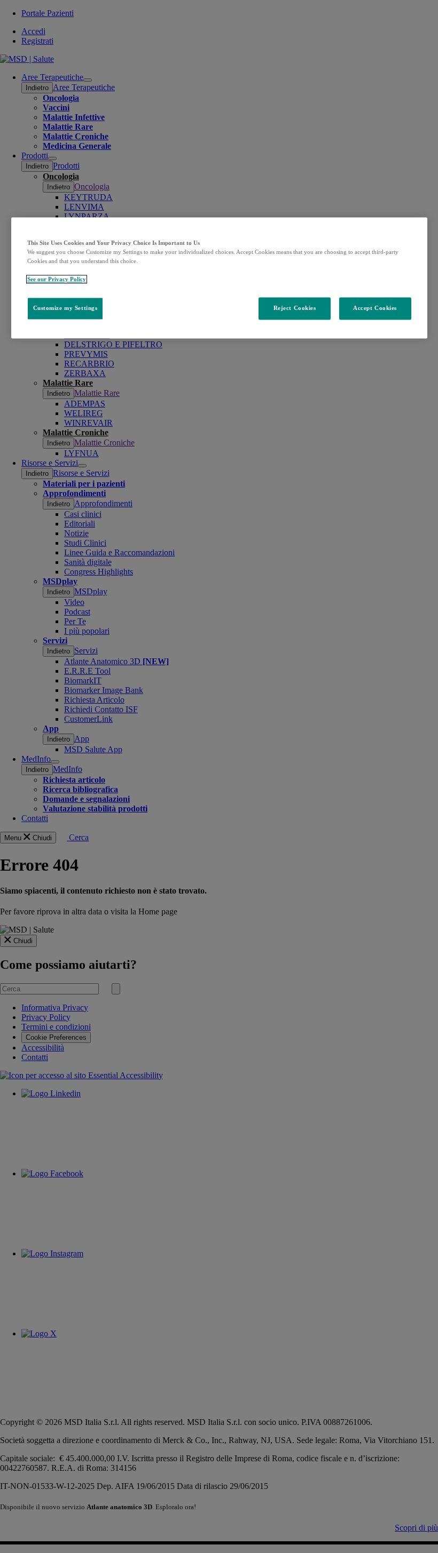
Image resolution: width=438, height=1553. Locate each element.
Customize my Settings (65, 308)
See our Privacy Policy (56, 279)
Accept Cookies (375, 308)
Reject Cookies (294, 308)
